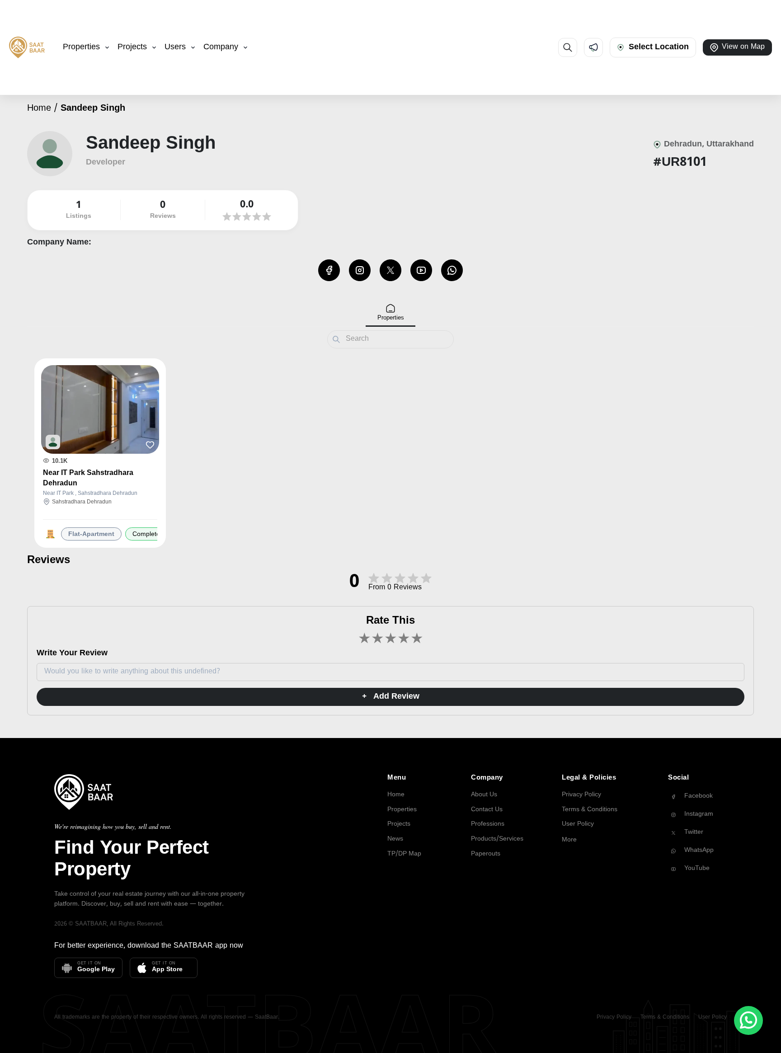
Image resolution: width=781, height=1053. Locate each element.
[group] (697, 796)
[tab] (390, 313)
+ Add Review (390, 696)
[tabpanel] (390, 451)
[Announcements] (593, 47)
